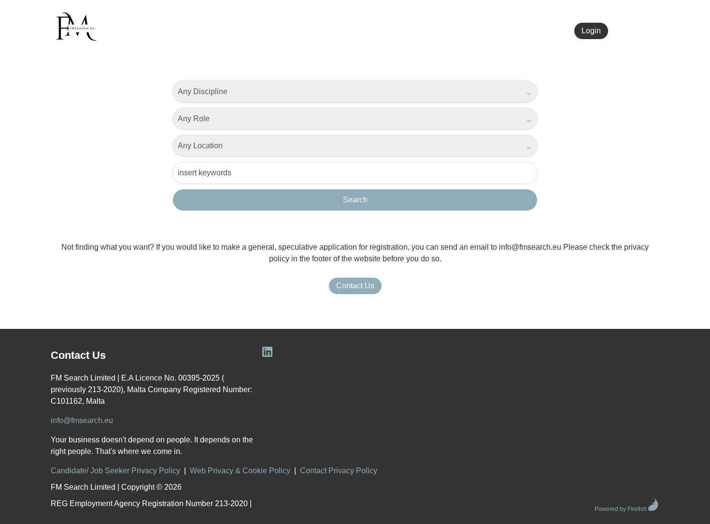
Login (591, 31)
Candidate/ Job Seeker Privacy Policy (115, 471)
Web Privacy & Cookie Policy (240, 471)
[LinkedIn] (450, 31)
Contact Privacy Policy (338, 471)
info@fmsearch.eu (82, 420)
